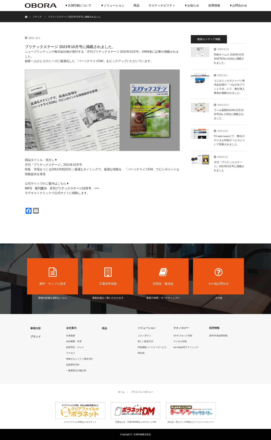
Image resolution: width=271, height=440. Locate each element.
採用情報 (214, 5)
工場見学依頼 (108, 283)
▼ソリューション (112, 5)
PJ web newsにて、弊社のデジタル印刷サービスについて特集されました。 (229, 140)
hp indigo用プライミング (185, 347)
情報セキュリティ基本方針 (79, 359)
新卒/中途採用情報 (218, 335)
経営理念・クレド (75, 347)
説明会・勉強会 (163, 283)
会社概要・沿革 (74, 341)
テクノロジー (181, 327)
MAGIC (141, 353)
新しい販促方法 (145, 341)
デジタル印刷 (180, 341)
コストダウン (144, 335)
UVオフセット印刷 (182, 335)
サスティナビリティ (162, 5)
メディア (37, 17)
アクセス (70, 353)
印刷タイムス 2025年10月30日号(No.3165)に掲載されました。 (229, 58)
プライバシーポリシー (142, 392)
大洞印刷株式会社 (142, 434)
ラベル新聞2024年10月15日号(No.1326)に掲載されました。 (229, 114)
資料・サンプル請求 (52, 283)
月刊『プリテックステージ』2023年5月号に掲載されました (229, 166)
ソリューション (147, 327)
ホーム (121, 392)
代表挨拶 (70, 335)
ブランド (35, 336)
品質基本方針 (72, 364)
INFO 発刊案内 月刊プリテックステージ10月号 (58, 188)
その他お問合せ (218, 283)
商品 (136, 5)
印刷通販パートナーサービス (152, 347)
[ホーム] (26, 12)
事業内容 (35, 328)
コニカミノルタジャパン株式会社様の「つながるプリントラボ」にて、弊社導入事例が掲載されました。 (229, 86)
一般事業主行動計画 (76, 370)
